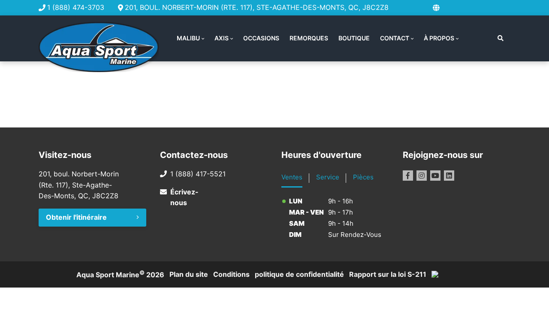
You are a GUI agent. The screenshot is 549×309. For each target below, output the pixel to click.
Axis (221, 38)
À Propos (439, 38)
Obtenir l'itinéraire (76, 217)
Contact (394, 38)
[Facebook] (408, 175)
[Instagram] (421, 175)
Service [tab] (327, 177)
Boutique (354, 38)
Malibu (188, 38)
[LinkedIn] (449, 175)
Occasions (261, 38)
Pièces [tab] (363, 177)
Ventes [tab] (291, 177)
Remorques (309, 38)
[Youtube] (435, 175)
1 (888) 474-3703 (75, 7)
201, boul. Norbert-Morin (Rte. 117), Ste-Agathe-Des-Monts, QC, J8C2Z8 (257, 7)
